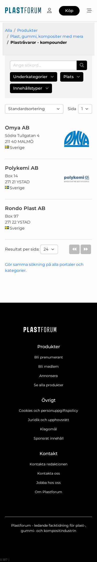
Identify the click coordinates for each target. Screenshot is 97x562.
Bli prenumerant (48, 357)
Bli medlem (48, 366)
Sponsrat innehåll (49, 438)
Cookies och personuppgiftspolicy (48, 410)
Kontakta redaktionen (48, 464)
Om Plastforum (48, 492)
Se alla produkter (48, 385)
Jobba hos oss (48, 482)
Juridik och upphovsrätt (48, 420)
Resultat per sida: (22, 249)
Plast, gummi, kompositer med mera (46, 36)
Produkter (27, 30)
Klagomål (48, 429)
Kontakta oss (48, 473)
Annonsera (48, 375)
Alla (8, 30)
